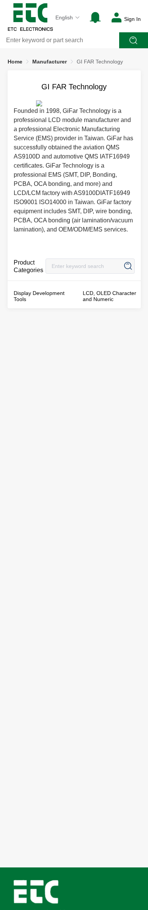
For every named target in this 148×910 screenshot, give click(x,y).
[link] (15, 62)
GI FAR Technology (100, 62)
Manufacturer (49, 62)
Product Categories (28, 266)
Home (15, 62)
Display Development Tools (39, 296)
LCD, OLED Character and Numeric (109, 296)
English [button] (64, 17)
